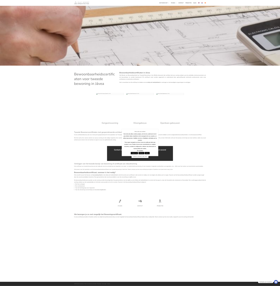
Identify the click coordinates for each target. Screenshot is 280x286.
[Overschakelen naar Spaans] (205, 4)
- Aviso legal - (104, 283)
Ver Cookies (140, 150)
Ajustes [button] (147, 153)
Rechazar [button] (141, 153)
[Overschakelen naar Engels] (199, 4)
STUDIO (173, 3)
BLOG (194, 3)
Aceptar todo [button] (134, 153)
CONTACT (181, 3)
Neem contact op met (140, 156)
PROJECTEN (188, 3)
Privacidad (99, 283)
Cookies (108, 283)
